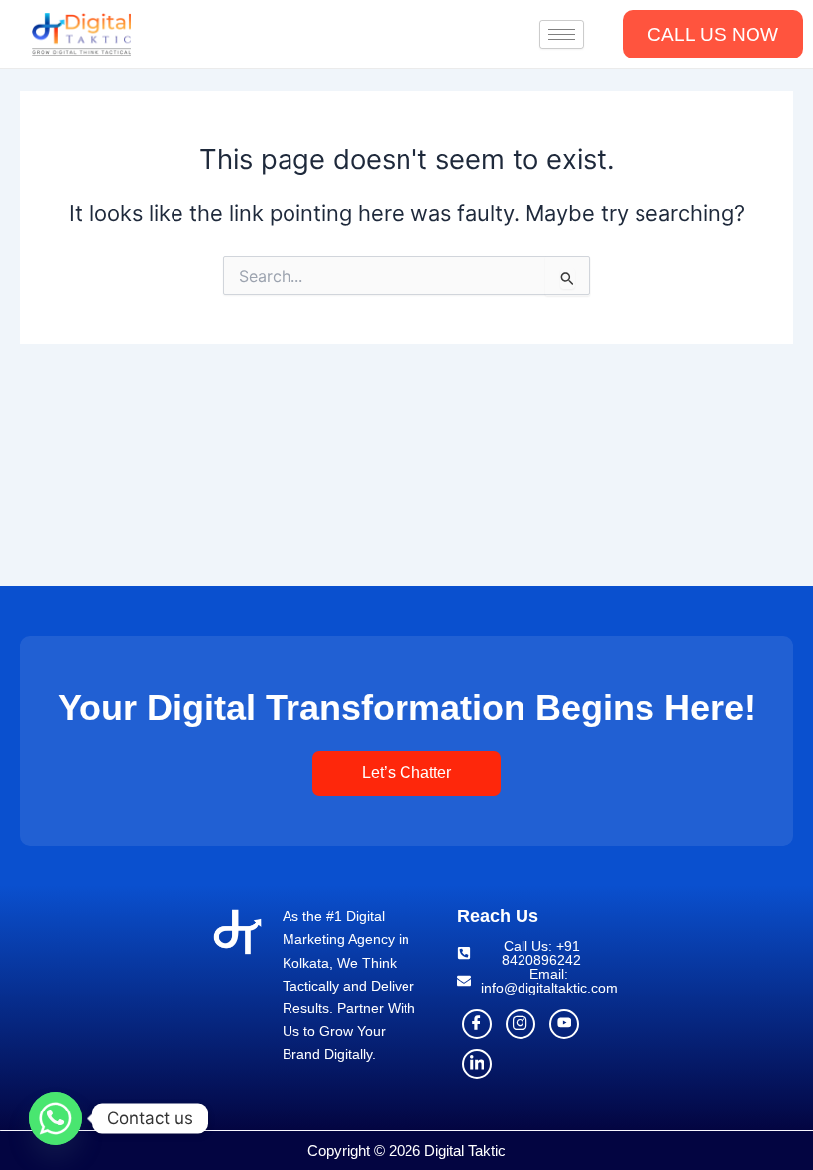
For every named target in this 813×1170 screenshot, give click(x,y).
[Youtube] (564, 1024)
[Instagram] (520, 1024)
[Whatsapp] (55, 1118)
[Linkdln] (477, 1064)
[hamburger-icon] (561, 34)
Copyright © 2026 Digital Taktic (406, 1150)
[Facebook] (477, 1024)
